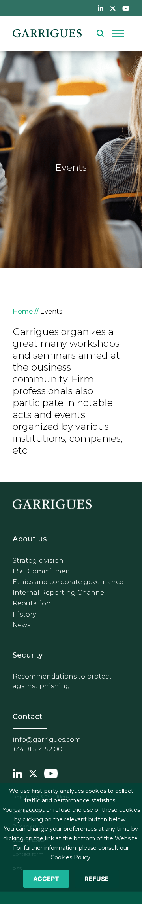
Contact (28, 716)
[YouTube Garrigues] (51, 772)
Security (28, 655)
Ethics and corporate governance (68, 582)
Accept (46, 879)
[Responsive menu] (117, 33)
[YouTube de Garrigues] (125, 8)
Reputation (32, 603)
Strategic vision (38, 560)
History (24, 614)
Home (23, 311)
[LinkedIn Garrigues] (17, 772)
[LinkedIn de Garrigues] (100, 8)
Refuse (96, 879)
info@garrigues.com (47, 739)
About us (30, 539)
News (21, 625)
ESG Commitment (43, 571)
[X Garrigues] (33, 772)
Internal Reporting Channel (59, 592)
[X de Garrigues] (113, 8)
